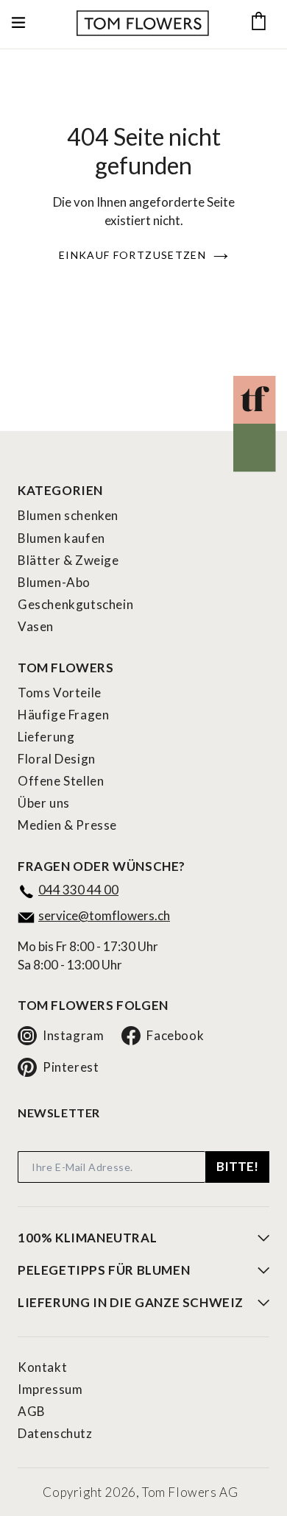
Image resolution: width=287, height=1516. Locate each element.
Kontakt (42, 1367)
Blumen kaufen (61, 538)
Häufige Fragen (63, 714)
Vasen (36, 626)
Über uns (44, 803)
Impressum (50, 1389)
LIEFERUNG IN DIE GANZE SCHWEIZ (131, 1302)
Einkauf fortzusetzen (132, 255)
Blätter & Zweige (68, 560)
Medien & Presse (67, 825)
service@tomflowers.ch (104, 915)
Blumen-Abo (54, 582)
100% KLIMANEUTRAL (87, 1238)
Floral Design (57, 758)
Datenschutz (55, 1433)
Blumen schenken (68, 515)
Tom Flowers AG (190, 1492)
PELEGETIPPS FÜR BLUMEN (104, 1270)
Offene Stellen (61, 781)
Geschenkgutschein (75, 604)
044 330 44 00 (78, 889)
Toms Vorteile (60, 692)
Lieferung (46, 736)
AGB (32, 1411)
